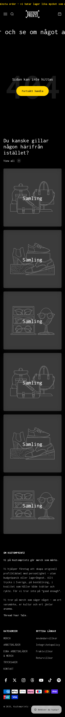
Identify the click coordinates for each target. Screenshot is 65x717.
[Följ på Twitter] (14, 680)
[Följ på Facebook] (5, 680)
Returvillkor (44, 657)
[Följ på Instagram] (23, 680)
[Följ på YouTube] (41, 680)
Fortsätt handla (32, 91)
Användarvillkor (46, 638)
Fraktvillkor (44, 651)
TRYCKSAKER (10, 662)
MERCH (7, 638)
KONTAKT (8, 668)
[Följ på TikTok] (50, 680)
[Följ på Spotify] (59, 680)
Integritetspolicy (48, 644)
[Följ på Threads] (32, 680)
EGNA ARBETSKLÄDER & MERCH (15, 653)
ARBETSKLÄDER (11, 644)
